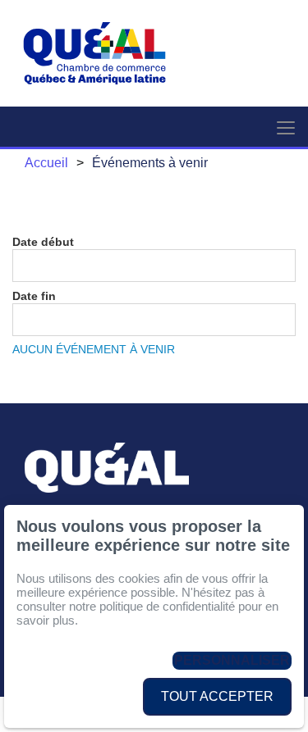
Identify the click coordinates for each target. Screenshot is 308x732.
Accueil (46, 163)
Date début (43, 241)
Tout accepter (217, 696)
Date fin (34, 295)
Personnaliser (232, 660)
